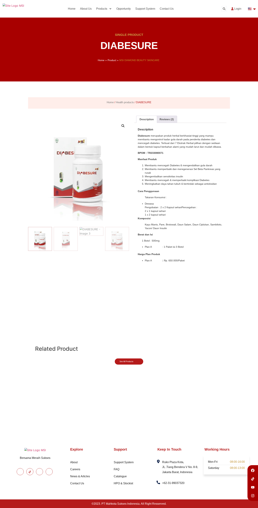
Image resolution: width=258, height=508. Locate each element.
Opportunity (123, 8)
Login (237, 8)
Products (101, 8)
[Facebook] (20, 471)
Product (112, 60)
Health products (125, 102)
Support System (145, 8)
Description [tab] (147, 119)
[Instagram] (39, 471)
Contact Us (167, 8)
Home (71, 8)
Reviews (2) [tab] (167, 119)
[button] (224, 8)
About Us (86, 8)
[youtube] (49, 471)
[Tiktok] (29, 471)
